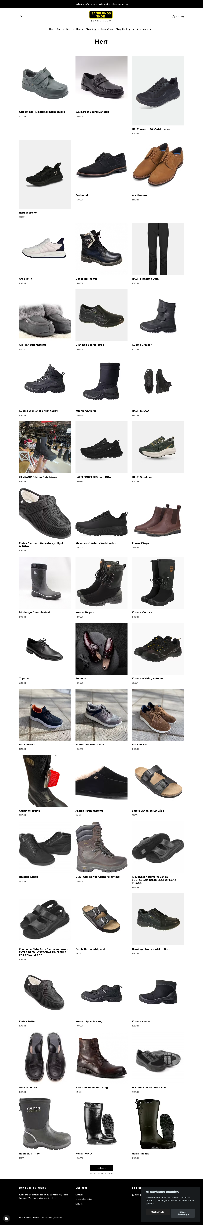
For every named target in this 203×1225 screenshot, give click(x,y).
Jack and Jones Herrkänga (92, 1087)
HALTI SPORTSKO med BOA (93, 477)
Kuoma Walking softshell (148, 678)
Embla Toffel (27, 1021)
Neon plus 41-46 (29, 1153)
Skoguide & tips (124, 29)
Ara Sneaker (139, 744)
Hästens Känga (28, 876)
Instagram (139, 1194)
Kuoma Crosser (142, 344)
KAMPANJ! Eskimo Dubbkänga (38, 477)
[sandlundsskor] (102, 16)
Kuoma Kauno (141, 1021)
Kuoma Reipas (84, 612)
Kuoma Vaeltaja (142, 612)
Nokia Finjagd (141, 1153)
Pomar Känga (140, 543)
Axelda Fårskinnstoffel (89, 810)
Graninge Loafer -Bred (89, 344)
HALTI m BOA (140, 411)
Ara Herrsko (82, 195)
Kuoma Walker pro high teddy (38, 411)
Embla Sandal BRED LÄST (148, 810)
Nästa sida (101, 1168)
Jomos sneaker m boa (89, 744)
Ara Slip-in (25, 278)
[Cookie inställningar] (6, 1218)
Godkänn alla (157, 1212)
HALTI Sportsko (142, 477)
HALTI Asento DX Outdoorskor (151, 129)
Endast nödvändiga (183, 1213)
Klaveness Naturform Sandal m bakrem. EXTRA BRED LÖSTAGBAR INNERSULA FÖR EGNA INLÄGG (44, 952)
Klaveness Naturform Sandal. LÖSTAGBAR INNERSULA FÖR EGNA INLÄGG (154, 880)
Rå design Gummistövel (34, 612)
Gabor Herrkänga (86, 278)
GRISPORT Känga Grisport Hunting (97, 876)
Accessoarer (143, 29)
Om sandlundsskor (83, 1199)
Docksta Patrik (28, 1087)
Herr (78, 29)
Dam (58, 29)
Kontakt (78, 1194)
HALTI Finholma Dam (145, 278)
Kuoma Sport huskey (88, 1021)
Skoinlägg (91, 29)
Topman (24, 678)
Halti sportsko (28, 212)
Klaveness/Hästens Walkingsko (95, 543)
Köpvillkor (79, 1203)
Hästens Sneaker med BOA (149, 1087)
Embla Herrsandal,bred (90, 949)
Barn (68, 29)
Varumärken (107, 29)
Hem (51, 29)
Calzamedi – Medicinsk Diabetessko (42, 111)
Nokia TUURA (83, 1153)
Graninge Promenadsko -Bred (151, 949)
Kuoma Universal (86, 411)
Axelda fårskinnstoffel (33, 344)
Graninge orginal (30, 810)
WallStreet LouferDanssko (92, 111)
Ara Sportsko (27, 744)
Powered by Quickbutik (52, 1217)
